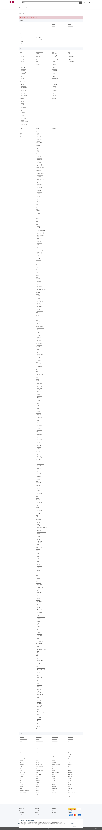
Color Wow (38, 210)
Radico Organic (38, 519)
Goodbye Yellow (40, 609)
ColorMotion (39, 681)
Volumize (38, 726)
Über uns (21, 33)
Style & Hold (39, 476)
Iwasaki (53, 766)
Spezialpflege (39, 157)
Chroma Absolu (40, 385)
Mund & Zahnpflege (55, 98)
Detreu (37, 221)
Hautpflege (55, 70)
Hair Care (69, 760)
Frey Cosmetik (22, 758)
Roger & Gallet (38, 582)
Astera (38, 553)
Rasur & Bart (55, 96)
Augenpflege (55, 62)
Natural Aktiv (39, 633)
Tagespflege (55, 56)
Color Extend (39, 535)
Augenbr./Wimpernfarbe (41, 649)
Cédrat (38, 595)
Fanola (37, 270)
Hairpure (38, 365)
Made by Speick (40, 641)
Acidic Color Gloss (40, 530)
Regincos (21, 786)
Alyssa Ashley (38, 145)
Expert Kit (39, 718)
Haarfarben (23, 67)
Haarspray (39, 440)
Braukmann (39, 337)
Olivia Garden (38, 499)
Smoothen (39, 725)
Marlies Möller (38, 459)
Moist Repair (39, 426)
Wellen (21, 79)
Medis (37, 776)
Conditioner (23, 56)
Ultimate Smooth (40, 694)
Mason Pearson (38, 482)
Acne (54, 67)
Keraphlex (39, 263)
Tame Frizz (39, 428)
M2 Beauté (38, 450)
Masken (54, 64)
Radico (37, 784)
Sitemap (53, 25)
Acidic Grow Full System (41, 531)
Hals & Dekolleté (56, 59)
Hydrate (38, 720)
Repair (38, 723)
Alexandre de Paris (39, 142)
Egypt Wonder (38, 259)
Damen (69, 53)
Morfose (37, 484)
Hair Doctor (38, 314)
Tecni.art (38, 448)
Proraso (37, 518)
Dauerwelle (39, 304)
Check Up (37, 207)
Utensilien (21, 136)
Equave (38, 576)
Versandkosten (70, 25)
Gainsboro (38, 278)
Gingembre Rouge (40, 589)
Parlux (37, 514)
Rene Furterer (38, 550)
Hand (54, 79)
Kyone (37, 431)
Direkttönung (23, 72)
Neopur (38, 561)
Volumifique (39, 411)
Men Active (39, 630)
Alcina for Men (39, 133)
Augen (21, 130)
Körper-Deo (39, 239)
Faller (37, 269)
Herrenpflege (39, 159)
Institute (38, 335)
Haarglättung (39, 439)
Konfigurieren (73, 823)
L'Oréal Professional (55, 772)
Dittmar (37, 224)
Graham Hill (38, 312)
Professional (39, 334)
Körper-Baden (39, 238)
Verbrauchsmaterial (24, 118)
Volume (38, 479)
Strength (38, 474)
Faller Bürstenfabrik (23, 756)
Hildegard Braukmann (40, 326)
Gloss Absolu (39, 395)
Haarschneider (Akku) (41, 667)
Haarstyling (39, 137)
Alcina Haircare (70, 736)
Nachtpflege (55, 58)
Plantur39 (69, 782)
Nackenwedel (23, 107)
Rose (38, 590)
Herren (53, 92)
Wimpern (38, 317)
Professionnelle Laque (41, 616)
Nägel (54, 82)
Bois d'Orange (39, 592)
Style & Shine (39, 477)
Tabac (37, 652)
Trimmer (22, 92)
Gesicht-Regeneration (41, 233)
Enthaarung (55, 76)
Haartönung (39, 309)
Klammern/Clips (40, 253)
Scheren (38, 355)
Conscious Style (40, 419)
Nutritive (38, 400)
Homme (38, 397)
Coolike (37, 748)
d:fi (36, 216)
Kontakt (69, 23)
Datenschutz (28, 826)
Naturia (38, 559)
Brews (38, 524)
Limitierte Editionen (40, 327)
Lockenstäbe (23, 85)
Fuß (54, 81)
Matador (21, 776)
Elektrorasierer (39, 184)
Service (38, 708)
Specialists (39, 473)
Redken (37, 521)
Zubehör (22, 78)
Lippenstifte (39, 176)
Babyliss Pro (38, 742)
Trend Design (38, 664)
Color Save (39, 717)
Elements (38, 686)
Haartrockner (23, 82)
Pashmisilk (39, 468)
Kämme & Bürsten (39, 59)
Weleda (37, 674)
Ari (36, 168)
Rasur (70, 62)
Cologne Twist (39, 586)
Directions (37, 222)
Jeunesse (38, 329)
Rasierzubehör (38, 58)
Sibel (53, 790)
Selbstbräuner (55, 90)
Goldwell (37, 293)
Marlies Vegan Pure (40, 463)
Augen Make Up (40, 171)
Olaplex (37, 497)
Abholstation (70, 29)
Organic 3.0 (39, 637)
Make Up (38, 140)
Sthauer (37, 792)
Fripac (37, 276)
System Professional (71, 792)
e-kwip (37, 247)
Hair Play (38, 422)
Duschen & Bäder (56, 72)
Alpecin (37, 144)
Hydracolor (70, 764)
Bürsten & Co (22, 106)
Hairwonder (38, 318)
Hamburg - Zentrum (23, 43)
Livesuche (53, 23)
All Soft (38, 533)
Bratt (37, 204)
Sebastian (37, 620)
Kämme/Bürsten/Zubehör (41, 289)
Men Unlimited (39, 465)
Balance (38, 714)
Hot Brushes (39, 287)
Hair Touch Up (39, 443)
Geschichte (22, 35)
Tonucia (38, 567)
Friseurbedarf (22, 112)
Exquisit (38, 332)
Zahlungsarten (70, 27)
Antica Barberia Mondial (40, 167)
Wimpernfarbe (39, 344)
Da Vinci (37, 218)
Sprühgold (39, 300)
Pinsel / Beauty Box (40, 179)
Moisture (38, 467)
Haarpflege (39, 136)
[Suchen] (80, 2)
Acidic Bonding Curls (41, 528)
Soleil (38, 405)
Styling (21, 64)
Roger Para (38, 598)
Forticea (38, 558)
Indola (37, 341)
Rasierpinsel (38, 56)
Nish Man (53, 778)
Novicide (69, 778)
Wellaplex (39, 706)
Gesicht (54, 87)
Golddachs (38, 292)
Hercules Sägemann (39, 321)
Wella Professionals (55, 798)
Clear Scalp (39, 715)
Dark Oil (38, 621)
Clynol (37, 208)
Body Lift (38, 338)
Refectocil (37, 545)
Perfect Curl (39, 470)
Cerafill (38, 539)
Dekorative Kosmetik (40, 165)
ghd (36, 280)
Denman (37, 219)
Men (38, 629)
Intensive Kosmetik (39, 343)
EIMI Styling (39, 695)
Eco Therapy (39, 456)
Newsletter (54, 27)
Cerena (37, 205)
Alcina (37, 131)
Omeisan (37, 504)
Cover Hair (38, 215)
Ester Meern (38, 266)
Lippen (54, 65)
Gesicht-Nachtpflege (40, 232)
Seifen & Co (38, 53)
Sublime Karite (39, 565)
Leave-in (22, 59)
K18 (36, 369)
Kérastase (37, 380)
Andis (37, 153)
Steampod (39, 446)
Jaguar (37, 348)
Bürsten (22, 109)
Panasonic (37, 508)
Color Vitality (39, 417)
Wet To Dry (39, 281)
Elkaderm (37, 261)
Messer (22, 101)
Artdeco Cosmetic (39, 170)
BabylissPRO (38, 181)
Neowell (37, 496)
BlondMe (38, 603)
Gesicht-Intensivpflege (41, 230)
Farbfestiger (23, 73)
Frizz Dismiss (39, 541)
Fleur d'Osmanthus (40, 596)
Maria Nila (38, 451)
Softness (38, 471)
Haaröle (22, 61)
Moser (37, 491)
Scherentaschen (40, 375)
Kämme (22, 110)
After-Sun (55, 89)
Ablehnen (74, 826)
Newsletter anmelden (72, 31)
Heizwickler (23, 89)
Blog (20, 39)
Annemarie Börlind (39, 154)
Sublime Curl (39, 564)
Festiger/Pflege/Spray (41, 301)
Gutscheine (54, 128)
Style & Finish (39, 457)
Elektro (38, 213)
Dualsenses (39, 297)
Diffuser (38, 182)
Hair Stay (38, 423)
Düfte (70, 55)
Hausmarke (22, 764)
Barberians (38, 202)
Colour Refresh (39, 454)
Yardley (37, 728)
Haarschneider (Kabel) (41, 669)
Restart (38, 578)
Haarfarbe (39, 307)
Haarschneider (23, 90)
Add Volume (39, 416)
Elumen (38, 303)
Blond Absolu (39, 383)
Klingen (22, 102)
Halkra (37, 320)
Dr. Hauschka (38, 229)
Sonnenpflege (54, 84)
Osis (38, 615)
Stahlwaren (22, 98)
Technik (38, 255)
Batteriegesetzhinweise (40, 39)
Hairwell (37, 315)
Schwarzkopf (38, 599)
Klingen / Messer (40, 354)
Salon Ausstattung (24, 113)
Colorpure (39, 363)
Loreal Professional (39, 433)
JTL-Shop (96, 828)
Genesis (38, 394)
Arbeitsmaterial (24, 116)
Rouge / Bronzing (40, 174)
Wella (37, 680)
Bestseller (39, 382)
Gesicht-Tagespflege (40, 236)
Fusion (38, 683)
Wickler (22, 119)
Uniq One (39, 579)
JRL (36, 368)
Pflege (21, 53)
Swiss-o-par (38, 647)
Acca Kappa (38, 130)
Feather (37, 272)
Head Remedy (39, 425)
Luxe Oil (38, 722)
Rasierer (37, 61)
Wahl (37, 666)
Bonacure (39, 604)
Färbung (21, 65)
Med (38, 246)
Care (38, 453)
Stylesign (38, 298)
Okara (38, 562)
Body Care (39, 340)
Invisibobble (38, 346)
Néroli (38, 593)
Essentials (39, 331)
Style (38, 572)
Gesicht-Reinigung (40, 235)
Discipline (39, 391)
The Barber (70, 794)
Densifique (39, 389)
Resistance (39, 403)
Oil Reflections (39, 684)
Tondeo (37, 657)
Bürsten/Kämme (40, 252)
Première (38, 402)
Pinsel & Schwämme (23, 137)
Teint (21, 133)
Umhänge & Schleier (24, 123)
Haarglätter (39, 185)
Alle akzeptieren (74, 820)
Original (38, 632)
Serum (54, 61)
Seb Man (38, 624)
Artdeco (21, 742)
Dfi (52, 750)
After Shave (38, 55)
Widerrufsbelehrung (39, 37)
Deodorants (55, 75)
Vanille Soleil (39, 584)
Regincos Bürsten (39, 547)
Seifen (54, 73)
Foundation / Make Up (41, 173)
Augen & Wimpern (24, 75)
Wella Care (39, 689)
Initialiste (38, 399)
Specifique (39, 406)
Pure (38, 638)
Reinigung (55, 55)
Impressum (23, 826)
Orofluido (37, 507)
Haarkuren (23, 58)
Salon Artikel (39, 366)
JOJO (36, 361)
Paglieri (21, 782)
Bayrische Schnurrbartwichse (25, 744)
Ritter (37, 581)
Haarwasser (23, 62)
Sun (38, 640)
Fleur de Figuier (40, 587)
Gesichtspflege (54, 53)
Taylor (37, 655)
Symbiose (39, 409)
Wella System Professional (40, 712)
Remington (38, 548)
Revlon (37, 575)
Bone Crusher (54, 744)
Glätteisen (23, 84)
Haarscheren (23, 99)
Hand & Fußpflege (55, 78)
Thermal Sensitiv (40, 635)
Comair (37, 212)
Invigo (38, 691)
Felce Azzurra (38, 273)
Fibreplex (38, 607)
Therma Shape (39, 429)
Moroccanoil (38, 485)
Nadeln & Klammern (24, 121)
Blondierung (23, 70)
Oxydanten (23, 76)
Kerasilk (38, 295)
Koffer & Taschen (24, 124)
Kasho (37, 371)
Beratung (21, 37)
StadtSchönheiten (39, 643)
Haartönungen (23, 68)
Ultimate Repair (40, 692)
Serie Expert (39, 445)
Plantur (37, 516)
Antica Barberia (54, 740)
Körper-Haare (39, 241)
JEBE (36, 358)
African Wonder (38, 736)
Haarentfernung (24, 95)
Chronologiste (39, 386)
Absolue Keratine (40, 552)
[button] (85, 2)
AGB (36, 33)
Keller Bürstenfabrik (39, 770)
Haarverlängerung (23, 126)
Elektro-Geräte (22, 81)
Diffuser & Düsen (24, 93)
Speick (37, 627)
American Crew (38, 147)
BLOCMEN (37, 744)
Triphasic (38, 569)
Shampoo (22, 55)
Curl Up (38, 420)
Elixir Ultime (39, 392)
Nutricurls (39, 688)
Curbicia (38, 556)
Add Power (39, 414)
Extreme (38, 536)
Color (38, 462)
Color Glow (39, 555)
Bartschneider (38, 64)
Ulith (53, 796)
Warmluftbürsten (24, 87)
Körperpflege (54, 68)
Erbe (37, 264)
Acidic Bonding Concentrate (42, 527)
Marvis (37, 480)
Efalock (37, 249)
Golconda (21, 760)
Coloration (39, 522)
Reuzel (37, 573)
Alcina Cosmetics (55, 736)
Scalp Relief (39, 542)
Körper (54, 85)
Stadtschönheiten (23, 41)
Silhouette (39, 618)
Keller (37, 377)
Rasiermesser (38, 62)
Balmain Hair (38, 198)
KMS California (38, 412)
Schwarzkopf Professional (24, 790)
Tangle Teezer (38, 654)
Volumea (38, 570)
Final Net (37, 275)
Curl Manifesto (39, 388)
